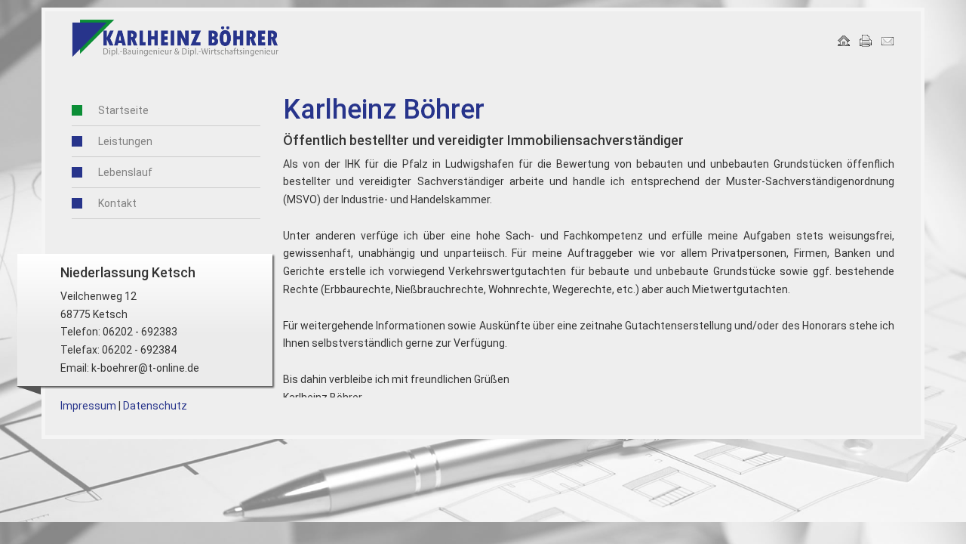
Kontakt (117, 203)
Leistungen (125, 141)
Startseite (123, 110)
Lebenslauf (125, 172)
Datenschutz (155, 406)
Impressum (88, 406)
